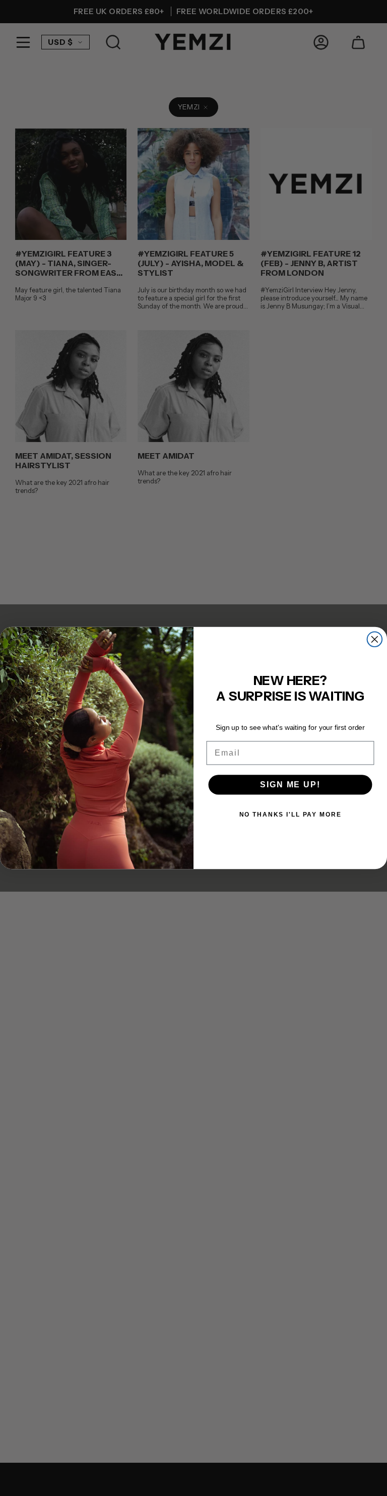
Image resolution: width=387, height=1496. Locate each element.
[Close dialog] (374, 639)
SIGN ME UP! (290, 784)
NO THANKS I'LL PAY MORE (290, 814)
